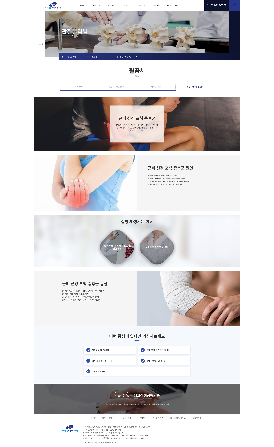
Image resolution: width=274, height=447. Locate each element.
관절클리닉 (96, 5)
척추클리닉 (111, 5)
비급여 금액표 (126, 418)
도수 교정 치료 (157, 418)
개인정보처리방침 (108, 418)
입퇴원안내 (197, 418)
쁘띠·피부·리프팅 (172, 5)
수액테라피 (142, 418)
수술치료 (157, 5)
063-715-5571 (218, 5)
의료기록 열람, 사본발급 (178, 418)
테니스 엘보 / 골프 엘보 (117, 87)
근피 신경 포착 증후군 (195, 87)
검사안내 (126, 5)
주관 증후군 (79, 87)
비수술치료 (141, 5)
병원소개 (81, 5)
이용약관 (92, 418)
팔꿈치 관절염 (156, 87)
